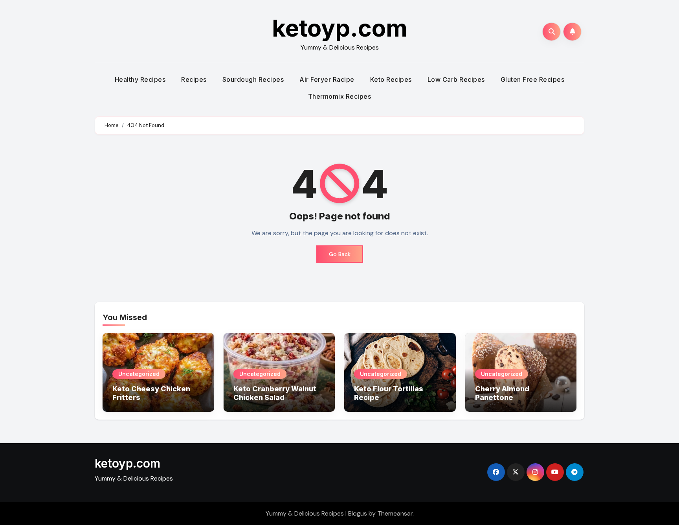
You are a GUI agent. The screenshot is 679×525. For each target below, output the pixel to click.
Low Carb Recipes (456, 79)
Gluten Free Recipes (533, 79)
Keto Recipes (391, 79)
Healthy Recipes (140, 79)
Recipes (194, 79)
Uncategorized (139, 373)
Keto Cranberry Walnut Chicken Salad (274, 393)
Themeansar (395, 513)
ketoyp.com (339, 28)
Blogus (357, 513)
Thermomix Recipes (339, 96)
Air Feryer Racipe (326, 79)
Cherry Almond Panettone (502, 393)
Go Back (340, 254)
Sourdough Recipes (253, 79)
